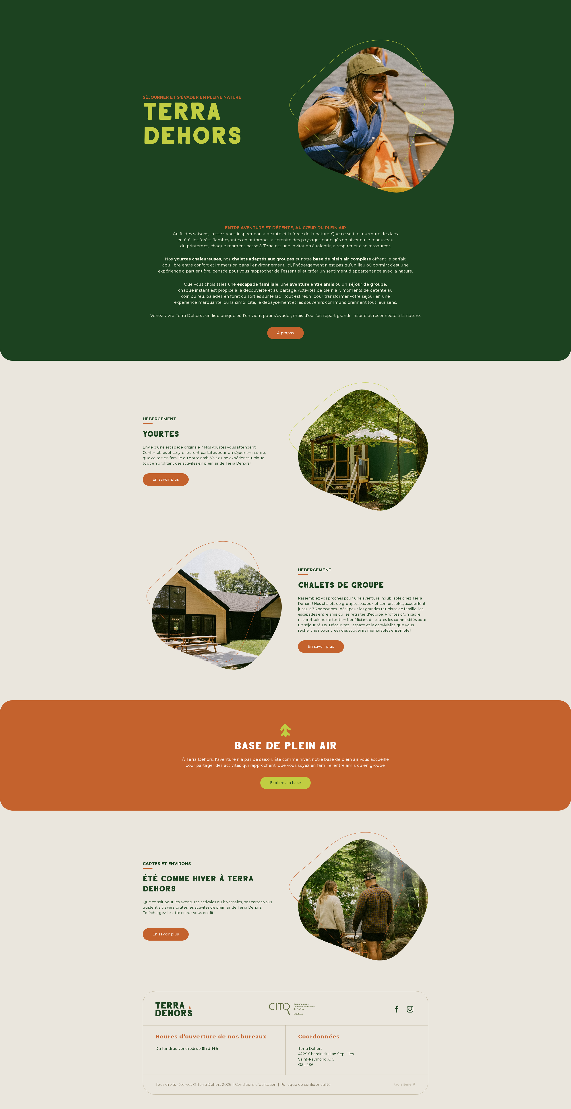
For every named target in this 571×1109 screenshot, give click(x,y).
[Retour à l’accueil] (173, 1009)
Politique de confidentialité (305, 1084)
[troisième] (405, 1085)
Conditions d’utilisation (256, 1084)
